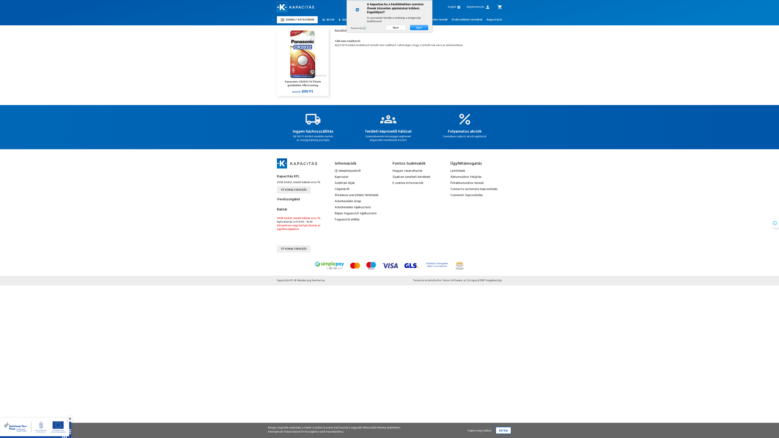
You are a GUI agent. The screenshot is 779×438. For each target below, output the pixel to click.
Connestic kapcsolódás (466, 195)
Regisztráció (494, 20)
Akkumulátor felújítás (466, 177)
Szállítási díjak (345, 183)
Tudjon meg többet (479, 430)
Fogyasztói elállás (347, 219)
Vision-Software (452, 280)
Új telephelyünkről (348, 171)
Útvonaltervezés (294, 190)
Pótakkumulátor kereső (467, 183)
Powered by (357, 28)
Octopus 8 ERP (476, 280)
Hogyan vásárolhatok (407, 171)
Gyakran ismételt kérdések (411, 177)
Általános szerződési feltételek (357, 195)
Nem (396, 27)
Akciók (330, 20)
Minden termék (438, 20)
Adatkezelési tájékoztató (353, 207)
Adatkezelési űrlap (348, 201)
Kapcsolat (342, 177)
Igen (419, 27)
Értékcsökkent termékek (467, 20)
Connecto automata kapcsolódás (473, 189)
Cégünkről (342, 189)
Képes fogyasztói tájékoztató (356, 213)
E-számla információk (408, 183)
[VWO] (367, 28)
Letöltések (457, 171)
